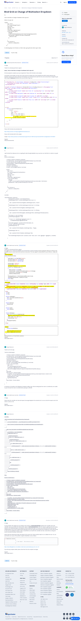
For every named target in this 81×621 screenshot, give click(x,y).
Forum (9, 7)
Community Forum (33, 573)
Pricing (39, 2)
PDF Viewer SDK (8, 590)
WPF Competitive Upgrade (46, 586)
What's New (59, 601)
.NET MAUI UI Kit (44, 599)
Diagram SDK (8, 584)
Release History (60, 604)
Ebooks (31, 588)
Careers (58, 581)
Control (63, 34)
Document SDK (8, 588)
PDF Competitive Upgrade (46, 588)
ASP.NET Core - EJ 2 (16, 7)
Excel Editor (22, 594)
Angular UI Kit (43, 604)
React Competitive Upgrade (46, 579)
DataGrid (64, 36)
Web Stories (32, 599)
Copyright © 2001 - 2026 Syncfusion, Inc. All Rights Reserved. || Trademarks (19, 618)
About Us (44, 2)
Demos (58, 589)
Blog (58, 577)
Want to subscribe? (67, 18)
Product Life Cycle (33, 583)
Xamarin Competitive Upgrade (47, 583)
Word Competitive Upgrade (46, 590)
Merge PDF (22, 582)
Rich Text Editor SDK (9, 583)
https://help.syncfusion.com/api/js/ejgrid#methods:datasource (17, 131)
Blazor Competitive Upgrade (46, 573)
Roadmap (59, 603)
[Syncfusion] (10, 613)
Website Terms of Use (22, 616)
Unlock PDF (22, 580)
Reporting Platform (9, 600)
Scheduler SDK (8, 579)
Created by (64, 25)
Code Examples (33, 595)
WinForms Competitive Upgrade (47, 584)
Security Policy (29, 616)
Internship (59, 583)
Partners (58, 584)
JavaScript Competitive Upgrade (47, 577)
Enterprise (24, 2)
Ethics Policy (45, 616)
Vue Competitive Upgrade (46, 581)
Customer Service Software (11, 603)
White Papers (32, 590)
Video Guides (59, 597)
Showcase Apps (60, 599)
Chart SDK (7, 577)
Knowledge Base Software (10, 605)
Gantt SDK (7, 581)
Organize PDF (23, 588)
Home (5, 7)
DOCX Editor (22, 592)
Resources (32, 2)
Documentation (60, 591)
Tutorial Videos (60, 595)
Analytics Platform (9, 598)
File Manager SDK (9, 586)
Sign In (65, 2)
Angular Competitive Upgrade (47, 575)
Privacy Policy (7, 616)
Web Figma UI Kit (44, 606)
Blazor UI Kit (43, 603)
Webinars (31, 601)
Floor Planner (23, 590)
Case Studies (32, 592)
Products (17, 2)
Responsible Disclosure (38, 616)
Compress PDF (23, 584)
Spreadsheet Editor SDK (10, 594)
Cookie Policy (14, 616)
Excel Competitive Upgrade (46, 592)
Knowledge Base (33, 575)
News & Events (60, 579)
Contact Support (66, 62)
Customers (59, 575)
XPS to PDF (22, 586)
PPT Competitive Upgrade (46, 594)
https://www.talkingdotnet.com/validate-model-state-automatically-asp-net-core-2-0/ (21, 546)
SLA (30, 581)
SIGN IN (7, 52)
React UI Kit (43, 601)
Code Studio (7, 596)
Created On (64, 38)
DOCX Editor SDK (9, 592)
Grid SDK (7, 575)
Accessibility (32, 597)
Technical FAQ (32, 594)
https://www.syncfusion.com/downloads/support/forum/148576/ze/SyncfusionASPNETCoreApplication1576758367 (31, 136)
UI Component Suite (9, 573)
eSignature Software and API (11, 602)
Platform (64, 30)
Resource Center (33, 603)
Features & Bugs (33, 579)
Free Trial (22, 573)
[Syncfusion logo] (9, 2)
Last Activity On (65, 42)
